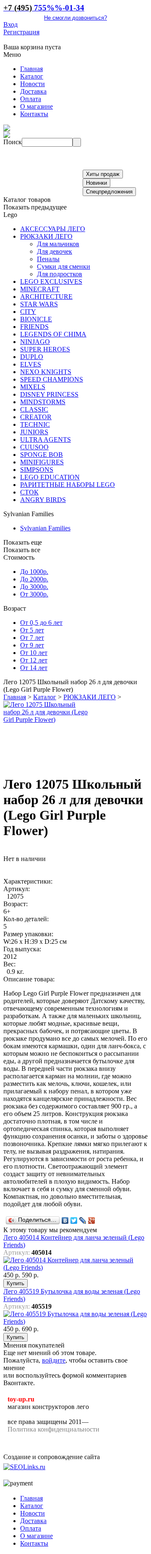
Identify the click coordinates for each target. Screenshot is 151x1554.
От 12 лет (33, 660)
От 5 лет (32, 630)
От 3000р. (34, 594)
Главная (14, 697)
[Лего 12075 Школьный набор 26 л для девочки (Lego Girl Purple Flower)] (47, 719)
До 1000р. (34, 571)
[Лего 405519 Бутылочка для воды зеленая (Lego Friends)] (75, 1321)
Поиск (12, 141)
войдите (53, 1360)
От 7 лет (32, 637)
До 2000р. (34, 579)
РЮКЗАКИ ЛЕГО (89, 697)
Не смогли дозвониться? (75, 18)
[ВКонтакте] (65, 1220)
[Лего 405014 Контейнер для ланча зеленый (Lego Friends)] (75, 1267)
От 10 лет (33, 652)
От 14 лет (33, 667)
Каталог (44, 697)
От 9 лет (32, 645)
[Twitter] (74, 1220)
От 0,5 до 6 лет (41, 622)
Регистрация (21, 32)
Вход (10, 24)
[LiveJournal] (82, 1220)
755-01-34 (43, 7)
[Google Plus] (91, 1220)
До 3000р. (34, 586)
